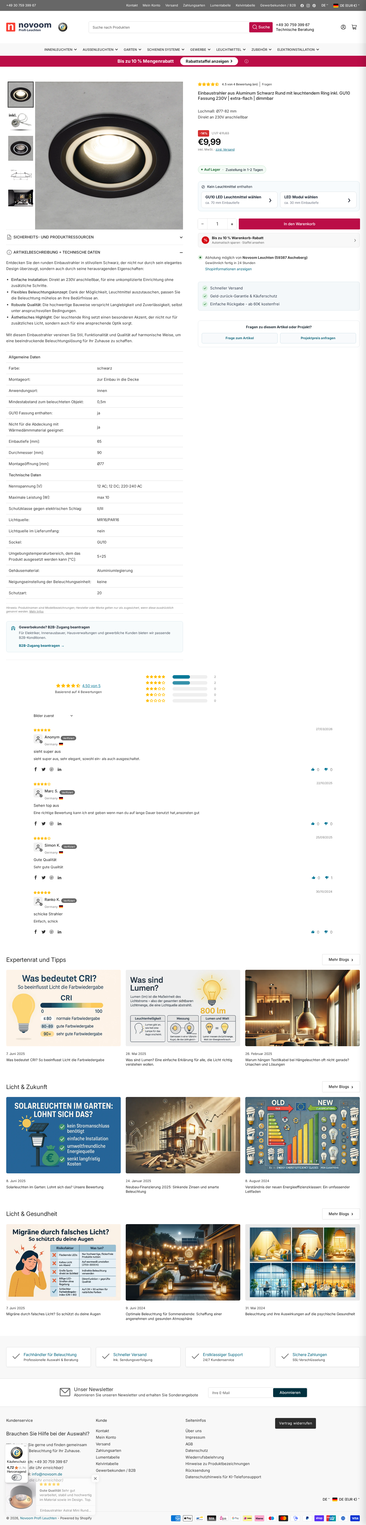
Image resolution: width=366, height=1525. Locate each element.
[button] (208, 84)
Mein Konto (151, 5)
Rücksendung (197, 1470)
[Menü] (25, 1447)
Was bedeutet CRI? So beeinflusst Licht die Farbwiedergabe (55, 1060)
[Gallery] (94, 155)
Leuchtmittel (228, 50)
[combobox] (181, 27)
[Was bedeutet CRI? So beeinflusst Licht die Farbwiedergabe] (63, 1008)
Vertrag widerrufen (295, 1423)
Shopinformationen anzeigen (228, 269)
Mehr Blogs (339, 959)
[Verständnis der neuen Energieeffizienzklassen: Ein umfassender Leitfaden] (302, 1135)
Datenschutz (196, 1450)
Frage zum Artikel (240, 338)
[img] (42, 729)
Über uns (193, 1430)
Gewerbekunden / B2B (278, 5)
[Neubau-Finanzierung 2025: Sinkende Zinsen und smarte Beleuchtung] (183, 1135)
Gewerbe (198, 50)
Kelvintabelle (245, 5)
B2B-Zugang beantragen (41, 646)
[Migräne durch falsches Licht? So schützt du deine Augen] (63, 1262)
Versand (171, 5)
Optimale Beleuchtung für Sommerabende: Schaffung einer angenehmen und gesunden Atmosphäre (174, 1316)
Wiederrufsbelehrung (204, 1457)
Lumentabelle (220, 5)
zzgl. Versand (225, 149)
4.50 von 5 (91, 685)
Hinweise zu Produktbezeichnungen (217, 1463)
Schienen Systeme (163, 50)
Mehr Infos (36, 611)
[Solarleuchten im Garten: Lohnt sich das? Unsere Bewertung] (63, 1135)
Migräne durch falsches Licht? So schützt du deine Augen (53, 1314)
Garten (130, 50)
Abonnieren (290, 1392)
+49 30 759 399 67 (21, 5)
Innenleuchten (58, 50)
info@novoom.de (47, 1474)
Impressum (195, 1437)
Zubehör (259, 50)
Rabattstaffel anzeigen (209, 60)
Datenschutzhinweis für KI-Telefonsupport (223, 1476)
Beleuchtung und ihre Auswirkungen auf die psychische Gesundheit (300, 1314)
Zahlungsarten (194, 5)
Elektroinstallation (296, 50)
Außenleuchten (98, 50)
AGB (189, 1444)
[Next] (176, 156)
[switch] (17, 1477)
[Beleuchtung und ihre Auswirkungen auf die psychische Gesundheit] (302, 1262)
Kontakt (132, 5)
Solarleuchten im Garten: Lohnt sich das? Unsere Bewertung (55, 1187)
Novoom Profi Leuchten (38, 1518)
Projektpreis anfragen (318, 338)
